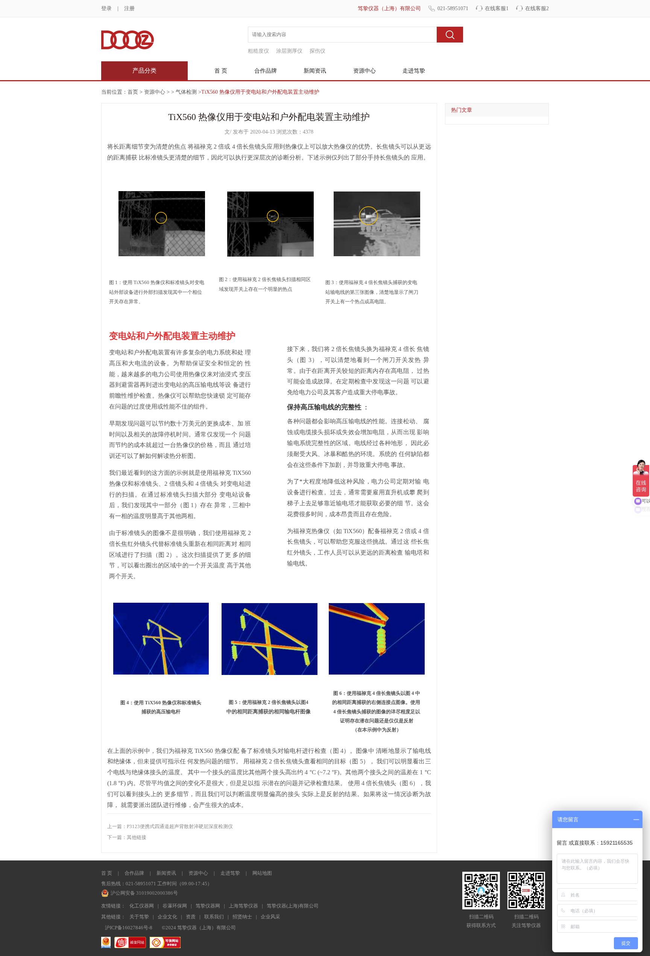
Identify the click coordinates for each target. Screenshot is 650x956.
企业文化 (167, 917)
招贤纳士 (242, 917)
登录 (106, 8)
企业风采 (270, 917)
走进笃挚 (413, 71)
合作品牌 (265, 71)
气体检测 (186, 92)
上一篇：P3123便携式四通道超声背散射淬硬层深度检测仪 (170, 826)
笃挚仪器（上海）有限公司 (389, 8)
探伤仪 (317, 51)
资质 (191, 917)
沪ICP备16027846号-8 (128, 927)
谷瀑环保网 (174, 906)
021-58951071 (452, 8)
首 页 (220, 71)
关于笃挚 (139, 917)
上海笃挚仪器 (243, 906)
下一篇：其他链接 (126, 837)
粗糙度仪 (258, 51)
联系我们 (214, 917)
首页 (133, 92)
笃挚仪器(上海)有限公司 (293, 906)
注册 (129, 8)
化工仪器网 (141, 906)
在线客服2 (537, 8)
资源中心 (364, 71)
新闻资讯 (315, 71)
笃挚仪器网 (208, 906)
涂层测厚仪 (289, 51)
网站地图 (262, 873)
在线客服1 (497, 8)
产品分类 (144, 70)
